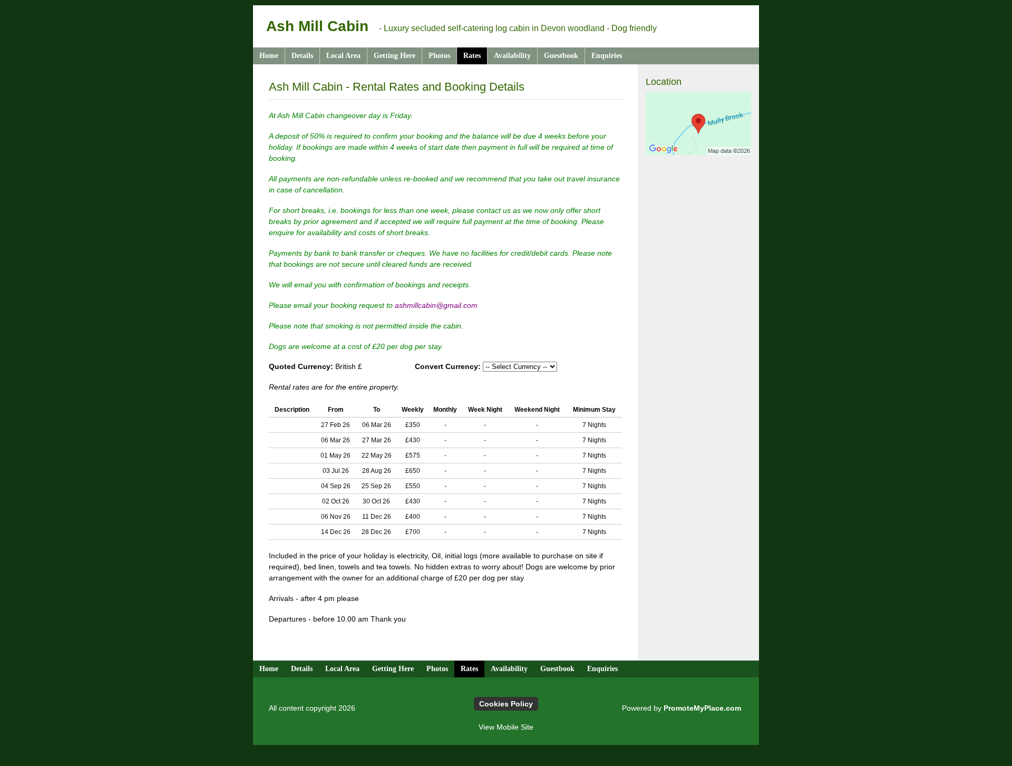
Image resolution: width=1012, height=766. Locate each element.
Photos (439, 56)
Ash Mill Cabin (317, 26)
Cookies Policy (506, 704)
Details (302, 56)
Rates (472, 56)
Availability (512, 56)
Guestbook (561, 56)
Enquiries (606, 56)
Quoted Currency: (301, 366)
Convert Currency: (449, 366)
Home (268, 56)
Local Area (343, 56)
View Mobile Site (506, 727)
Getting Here (394, 56)
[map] (698, 123)
